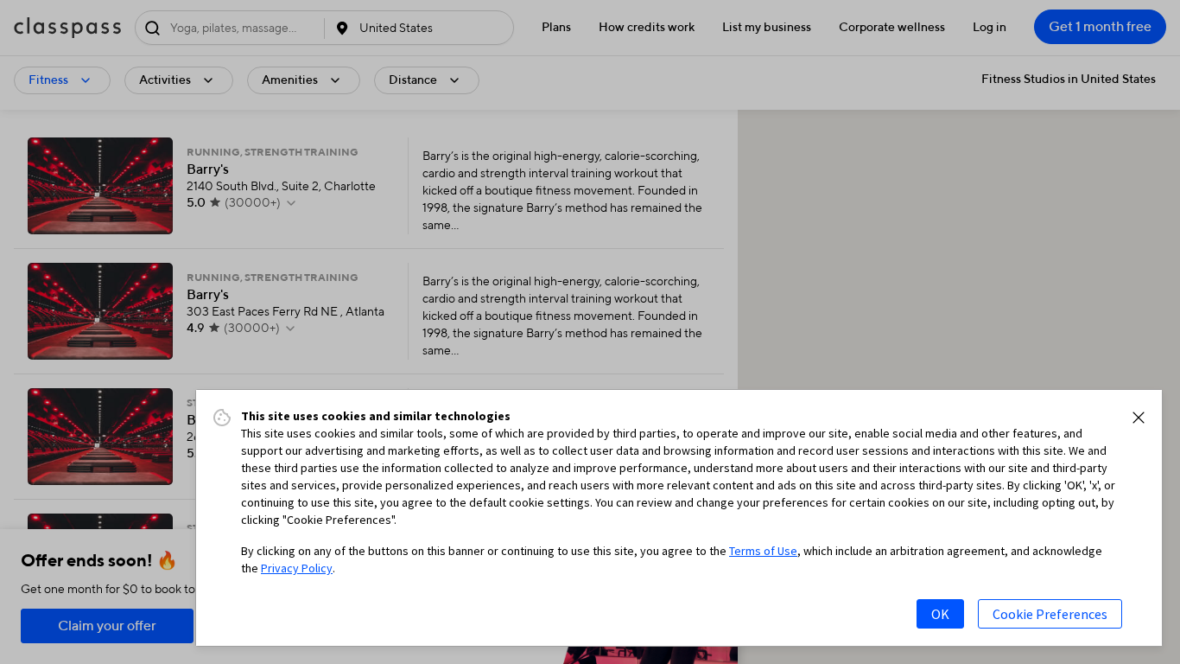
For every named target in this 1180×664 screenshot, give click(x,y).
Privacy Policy (297, 568)
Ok (940, 613)
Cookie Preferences (1050, 613)
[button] (1138, 418)
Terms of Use (763, 551)
